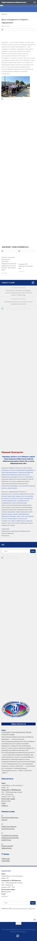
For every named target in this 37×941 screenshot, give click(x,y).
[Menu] (34, 2)
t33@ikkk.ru (4, 805)
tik (3, 26)
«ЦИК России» (5, 858)
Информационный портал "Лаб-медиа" (24, 908)
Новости (4, 14)
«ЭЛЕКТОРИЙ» (5, 861)
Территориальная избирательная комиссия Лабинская (14, 2)
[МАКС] (33, 283)
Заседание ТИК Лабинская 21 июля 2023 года (25, 266)
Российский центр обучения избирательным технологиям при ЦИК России (10, 838)
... (8, 773)
